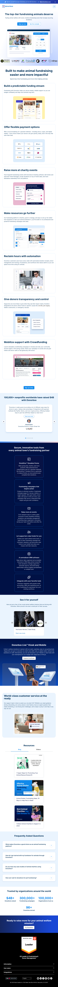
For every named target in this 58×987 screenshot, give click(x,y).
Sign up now (22, 24)
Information (7, 964)
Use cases (7, 968)
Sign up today (29, 387)
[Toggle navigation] (54, 6)
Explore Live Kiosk (29, 658)
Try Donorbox (29, 927)
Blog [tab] (19, 749)
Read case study (29, 416)
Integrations (8, 972)
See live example (34, 24)
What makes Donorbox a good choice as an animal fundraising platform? (26, 845)
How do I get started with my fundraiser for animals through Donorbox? (25, 856)
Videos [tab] (38, 749)
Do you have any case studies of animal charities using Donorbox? (23, 867)
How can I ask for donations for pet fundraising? (21, 878)
